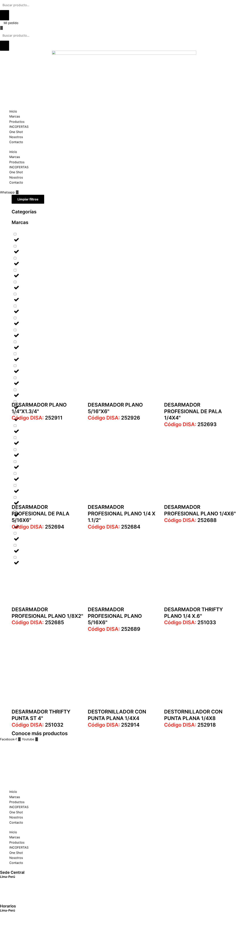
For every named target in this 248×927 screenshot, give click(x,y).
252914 (114, 725)
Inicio (13, 111)
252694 (38, 527)
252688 (190, 520)
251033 (190, 622)
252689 (114, 629)
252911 (37, 418)
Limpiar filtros (27, 199)
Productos (16, 122)
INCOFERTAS (18, 127)
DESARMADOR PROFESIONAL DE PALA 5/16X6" (40, 513)
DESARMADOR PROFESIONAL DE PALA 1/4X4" (193, 411)
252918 (190, 725)
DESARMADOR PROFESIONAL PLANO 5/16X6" (115, 616)
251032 (37, 725)
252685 (38, 622)
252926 (114, 418)
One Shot (16, 132)
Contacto (16, 142)
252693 (190, 424)
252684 (114, 527)
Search (5, 744)
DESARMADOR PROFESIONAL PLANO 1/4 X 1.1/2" (121, 513)
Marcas (14, 116)
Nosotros (16, 137)
